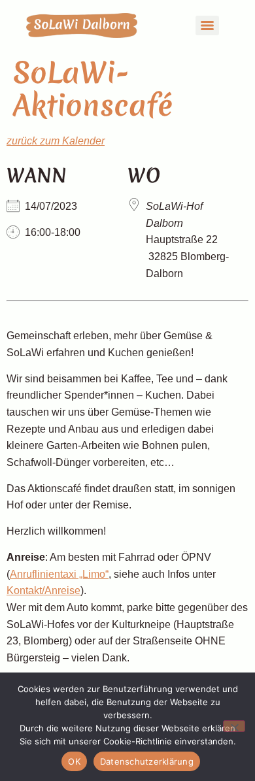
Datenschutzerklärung (147, 761)
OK (74, 761)
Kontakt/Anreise (43, 590)
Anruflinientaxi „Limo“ (59, 574)
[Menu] (207, 25)
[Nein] (234, 726)
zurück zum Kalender (56, 140)
